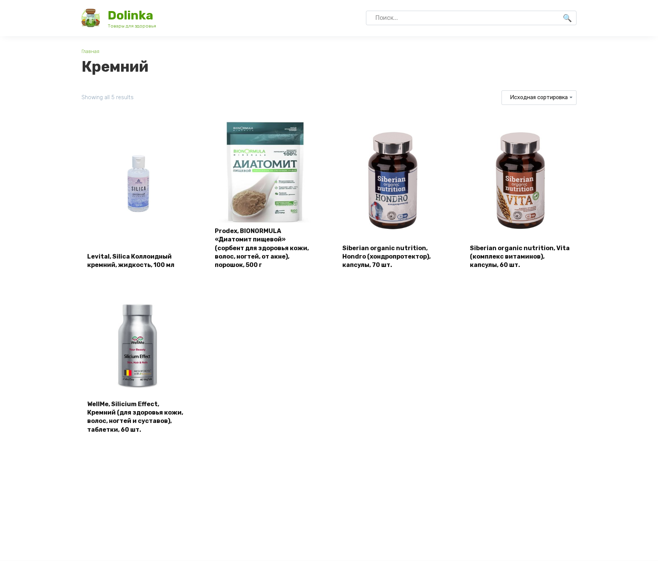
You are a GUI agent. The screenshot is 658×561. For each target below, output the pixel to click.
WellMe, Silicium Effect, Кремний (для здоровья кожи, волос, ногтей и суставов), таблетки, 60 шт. (135, 416)
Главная (90, 51)
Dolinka (130, 15)
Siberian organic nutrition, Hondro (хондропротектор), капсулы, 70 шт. (386, 256)
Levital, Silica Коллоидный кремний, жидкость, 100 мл (130, 260)
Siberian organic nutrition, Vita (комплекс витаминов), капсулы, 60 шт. (520, 256)
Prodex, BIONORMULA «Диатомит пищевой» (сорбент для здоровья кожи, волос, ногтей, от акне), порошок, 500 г (262, 248)
